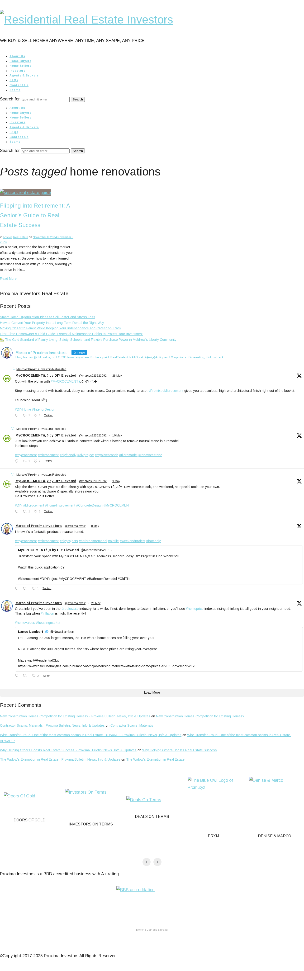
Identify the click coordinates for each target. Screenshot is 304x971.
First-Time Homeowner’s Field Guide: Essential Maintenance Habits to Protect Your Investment (71, 334)
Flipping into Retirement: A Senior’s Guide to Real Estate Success (35, 215)
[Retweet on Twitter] (12, 369)
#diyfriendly (68, 455)
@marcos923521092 (93, 375)
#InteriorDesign (43, 409)
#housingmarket (48, 623)
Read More (8, 278)
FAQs (14, 80)
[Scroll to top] (3, 967)
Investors (17, 70)
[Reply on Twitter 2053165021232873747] (18, 512)
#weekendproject (132, 541)
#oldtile (113, 541)
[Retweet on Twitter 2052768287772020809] (26, 589)
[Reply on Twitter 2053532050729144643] (18, 461)
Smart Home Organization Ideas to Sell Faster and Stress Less (47, 317)
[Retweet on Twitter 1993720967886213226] (26, 676)
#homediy (153, 541)
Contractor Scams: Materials (131, 725)
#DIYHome (23, 409)
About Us (17, 56)
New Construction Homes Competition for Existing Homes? (200, 716)
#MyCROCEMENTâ (65, 381)
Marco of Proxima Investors (38, 526)
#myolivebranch (106, 455)
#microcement (48, 455)
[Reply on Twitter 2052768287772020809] (18, 589)
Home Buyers (20, 61)
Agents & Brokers (24, 75)
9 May (116, 481)
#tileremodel (128, 455)
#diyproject (85, 455)
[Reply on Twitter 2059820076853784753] (18, 415)
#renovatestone (150, 455)
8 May (95, 526)
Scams (15, 90)
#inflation (47, 613)
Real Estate (20, 237)
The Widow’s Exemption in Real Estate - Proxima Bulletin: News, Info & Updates (60, 759)
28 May (117, 375)
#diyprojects (69, 541)
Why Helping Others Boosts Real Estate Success (179, 750)
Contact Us (19, 85)
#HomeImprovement (60, 505)
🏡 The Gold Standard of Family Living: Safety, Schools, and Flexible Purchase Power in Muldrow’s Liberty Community (88, 339)
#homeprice (195, 609)
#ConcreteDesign (89, 505)
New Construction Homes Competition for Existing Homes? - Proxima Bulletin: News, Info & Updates (75, 716)
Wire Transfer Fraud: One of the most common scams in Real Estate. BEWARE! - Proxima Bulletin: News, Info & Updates (90, 735)
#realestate (70, 609)
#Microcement (33, 505)
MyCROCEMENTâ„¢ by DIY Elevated (45, 375)
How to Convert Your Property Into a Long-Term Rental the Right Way (52, 323)
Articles (7, 237)
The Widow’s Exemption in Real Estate (155, 759)
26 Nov (95, 603)
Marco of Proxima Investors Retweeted (41, 369)
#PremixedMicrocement (165, 391)
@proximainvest (75, 526)
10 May (117, 435)
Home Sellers (20, 65)
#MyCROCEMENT (117, 505)
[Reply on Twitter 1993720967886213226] (18, 676)
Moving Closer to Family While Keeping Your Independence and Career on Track (60, 328)
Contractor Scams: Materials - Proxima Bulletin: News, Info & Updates (52, 725)
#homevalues (25, 623)
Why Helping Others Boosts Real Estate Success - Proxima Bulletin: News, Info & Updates (68, 750)
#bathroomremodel (93, 541)
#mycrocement (26, 455)
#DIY (18, 505)
